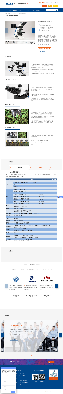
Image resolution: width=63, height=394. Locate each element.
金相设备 (15, 10)
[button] (33, 30)
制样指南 (32, 10)
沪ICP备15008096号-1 (40, 391)
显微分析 (14, 13)
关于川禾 (47, 2)
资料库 (56, 5)
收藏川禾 (53, 378)
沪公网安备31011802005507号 (52, 391)
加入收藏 (42, 51)
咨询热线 (44, 48)
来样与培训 (26, 10)
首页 (6, 13)
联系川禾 (52, 2)
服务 (50, 5)
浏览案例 (14, 339)
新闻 (45, 5)
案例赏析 (38, 10)
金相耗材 (20, 10)
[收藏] (57, 2)
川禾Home (9, 10)
